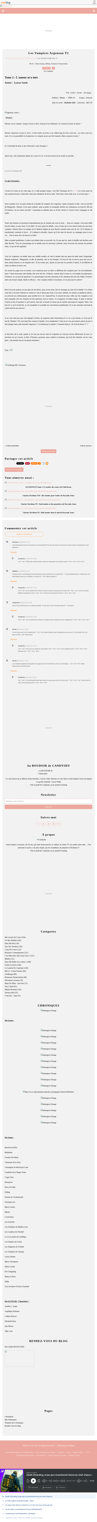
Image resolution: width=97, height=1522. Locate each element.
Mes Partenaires (11, 1420)
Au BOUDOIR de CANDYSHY (15, 58)
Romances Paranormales (59, 64)
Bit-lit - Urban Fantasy (37, 64)
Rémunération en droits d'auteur (25, 1455)
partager (48, 1487)
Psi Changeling (10, 1272)
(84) (16, 977)
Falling (7, 1192)
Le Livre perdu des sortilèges (15, 1237)
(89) (11, 974)
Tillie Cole (9, 1331)
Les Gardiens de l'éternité (14, 1232)
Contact (68, 1452)
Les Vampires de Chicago (14, 1252)
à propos (62, 1487)
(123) (13, 950)
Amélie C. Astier (11, 1306)
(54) (13, 990)
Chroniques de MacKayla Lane (16, 1167)
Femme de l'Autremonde (14, 1197)
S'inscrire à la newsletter (14, 469)
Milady (48, 64)
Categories (32, 58)
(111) (19, 956)
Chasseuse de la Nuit (12, 1162)
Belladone (8, 1152)
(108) (18, 962)
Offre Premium (41, 1455)
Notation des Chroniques (14, 1423)
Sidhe (7, 1281)
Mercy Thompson (11, 1262)
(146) (13, 940)
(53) (11, 993)
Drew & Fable (10, 1187)
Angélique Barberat (12, 1311)
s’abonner (34, 1487)
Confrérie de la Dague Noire (15, 1172)
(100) (16, 968)
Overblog (70, 1446)
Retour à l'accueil (48, 451)
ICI (75, 191)
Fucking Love (10, 1202)
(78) (14, 980)
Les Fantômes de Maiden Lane (16, 1227)
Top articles (61, 1452)
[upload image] (48, 1030)
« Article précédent (12, 446)
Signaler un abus (78, 1452)
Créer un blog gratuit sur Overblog (45, 1452)
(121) (16, 953)
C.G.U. (87, 1452)
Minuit (7, 1212)
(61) (11, 986)
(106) (13, 965)
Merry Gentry (10, 1207)
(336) (15, 937)
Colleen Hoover (11, 1316)
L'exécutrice (9, 1217)
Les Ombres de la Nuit (13, 1242)
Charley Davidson (11, 1157)
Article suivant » (86, 446)
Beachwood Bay (11, 1147)
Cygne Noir (9, 1177)
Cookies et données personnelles (57, 1455)
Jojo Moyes (9, 1326)
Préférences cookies (74, 1455)
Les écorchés (9, 1222)
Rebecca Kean (10, 1277)
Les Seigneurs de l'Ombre (14, 1247)
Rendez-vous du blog (13, 1426)
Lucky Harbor (10, 1257)
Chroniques (9, 1417)
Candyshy (46, 785)
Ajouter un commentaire (24, 534)
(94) (15, 971)
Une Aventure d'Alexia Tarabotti (17, 1286)
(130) (12, 943)
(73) (16, 983)
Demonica (8, 1182)
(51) (13, 996)
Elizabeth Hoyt (10, 1321)
